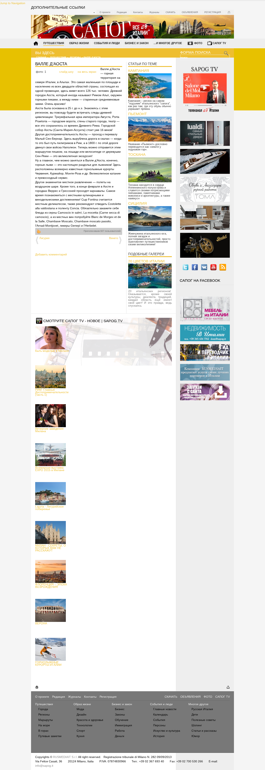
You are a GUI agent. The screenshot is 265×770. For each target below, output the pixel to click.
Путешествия (53, 43)
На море (44, 725)
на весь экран (87, 71)
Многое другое (198, 704)
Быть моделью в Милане (52, 350)
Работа (120, 730)
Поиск (184, 58)
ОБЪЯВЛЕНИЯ (190, 696)
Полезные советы (204, 720)
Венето (113, 238)
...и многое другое (168, 43)
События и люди (107, 43)
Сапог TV (219, 43)
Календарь (160, 714)
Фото (198, 43)
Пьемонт (137, 114)
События (159, 720)
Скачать (170, 12)
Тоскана (137, 154)
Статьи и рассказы (204, 730)
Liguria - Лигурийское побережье (49, 507)
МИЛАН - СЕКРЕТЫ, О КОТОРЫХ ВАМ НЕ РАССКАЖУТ (50, 548)
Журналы (154, 12)
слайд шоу (66, 71)
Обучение (121, 720)
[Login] (229, 12)
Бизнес (119, 709)
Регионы (75, 57)
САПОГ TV (222, 696)
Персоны (159, 725)
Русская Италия (202, 709)
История (159, 736)
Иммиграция (123, 725)
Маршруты (45, 720)
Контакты (138, 12)
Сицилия (137, 203)
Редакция (122, 12)
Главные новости (164, 709)
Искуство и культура (166, 730)
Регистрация (212, 12)
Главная (41, 57)
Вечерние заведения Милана (49, 429)
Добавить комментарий (51, 254)
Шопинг (197, 725)
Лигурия (44, 238)
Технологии (84, 725)
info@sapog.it (44, 765)
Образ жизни (79, 43)
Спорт (81, 730)
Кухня (80, 736)
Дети (195, 714)
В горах (43, 730)
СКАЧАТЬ (171, 696)
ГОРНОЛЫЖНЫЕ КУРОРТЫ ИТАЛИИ (48, 663)
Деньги (119, 736)
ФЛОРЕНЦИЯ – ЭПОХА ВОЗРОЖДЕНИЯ (51, 585)
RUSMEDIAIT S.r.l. (65, 757)
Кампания (138, 71)
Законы (120, 714)
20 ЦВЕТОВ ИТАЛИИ (146, 261)
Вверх (38, 231)
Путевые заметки (49, 736)
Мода (80, 709)
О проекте (105, 12)
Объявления (190, 12)
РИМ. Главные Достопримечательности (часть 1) (52, 392)
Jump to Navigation (12, 3)
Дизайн (81, 714)
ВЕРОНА (41, 623)
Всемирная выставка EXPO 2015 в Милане (49, 468)
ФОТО (208, 696)
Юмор (196, 736)
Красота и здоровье (90, 720)
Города (43, 709)
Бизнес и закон (136, 43)
